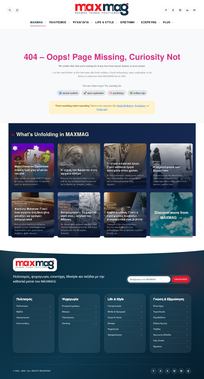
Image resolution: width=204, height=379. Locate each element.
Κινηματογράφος (71, 306)
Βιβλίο (19, 311)
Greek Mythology (125, 105)
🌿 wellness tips (137, 92)
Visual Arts (101, 109)
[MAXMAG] (102, 9)
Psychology (140, 105)
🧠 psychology (116, 92)
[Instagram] (180, 10)
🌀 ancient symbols (68, 92)
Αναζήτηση (180, 279)
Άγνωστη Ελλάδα (162, 335)
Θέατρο (66, 311)
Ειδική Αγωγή (160, 323)
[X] (173, 10)
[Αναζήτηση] (10, 10)
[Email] (194, 10)
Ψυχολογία (113, 329)
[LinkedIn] (187, 10)
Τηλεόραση (68, 317)
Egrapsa (157, 346)
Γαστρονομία (114, 306)
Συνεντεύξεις (22, 323)
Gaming (66, 323)
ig (174, 371)
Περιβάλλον (159, 317)
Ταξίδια (157, 329)
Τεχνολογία (159, 311)
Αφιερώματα (22, 317)
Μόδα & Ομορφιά (116, 311)
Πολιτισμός (22, 306)
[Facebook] (166, 10)
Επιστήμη (158, 306)
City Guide (158, 340)
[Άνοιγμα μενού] (17, 10)
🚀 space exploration (94, 92)
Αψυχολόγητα (115, 335)
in (181, 371)
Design (111, 323)
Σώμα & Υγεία (115, 317)
